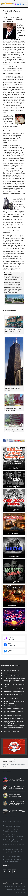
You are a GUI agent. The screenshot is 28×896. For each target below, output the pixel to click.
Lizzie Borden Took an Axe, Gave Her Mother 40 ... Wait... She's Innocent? (14, 835)
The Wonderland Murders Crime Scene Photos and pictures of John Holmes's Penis (14, 727)
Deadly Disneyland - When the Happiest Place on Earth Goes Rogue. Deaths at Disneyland (14, 680)
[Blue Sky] (18, 4)
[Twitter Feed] (15, 4)
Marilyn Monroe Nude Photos (11, 699)
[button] (27, 4)
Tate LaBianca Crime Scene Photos (13, 708)
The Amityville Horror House (12, 856)
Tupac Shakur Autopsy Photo (11, 731)
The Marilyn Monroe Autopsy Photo (13, 716)
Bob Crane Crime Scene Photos (12, 670)
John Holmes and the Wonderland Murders (13, 695)
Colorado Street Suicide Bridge (13, 822)
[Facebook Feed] (20, 4)
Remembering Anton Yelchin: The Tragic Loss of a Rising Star (15, 702)
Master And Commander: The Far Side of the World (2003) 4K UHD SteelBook (17, 803)
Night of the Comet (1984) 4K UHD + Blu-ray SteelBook (16, 779)
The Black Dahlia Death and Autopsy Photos (13, 712)
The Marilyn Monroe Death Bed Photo (14, 718)
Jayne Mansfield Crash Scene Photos (14, 691)
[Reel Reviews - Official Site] (7, 3)
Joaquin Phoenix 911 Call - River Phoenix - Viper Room (13, 830)
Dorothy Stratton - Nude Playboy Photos (15, 689)
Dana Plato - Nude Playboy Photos (13, 676)
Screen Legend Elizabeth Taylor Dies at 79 (14, 845)
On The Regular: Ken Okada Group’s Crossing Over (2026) (17, 811)
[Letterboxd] (23, 4)
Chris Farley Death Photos (11, 673)
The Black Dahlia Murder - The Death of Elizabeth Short (13, 860)
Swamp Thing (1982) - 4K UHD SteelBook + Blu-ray (16, 795)
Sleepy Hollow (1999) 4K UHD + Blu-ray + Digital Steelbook (16, 787)
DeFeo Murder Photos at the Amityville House (14, 685)
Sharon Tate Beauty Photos (11, 706)
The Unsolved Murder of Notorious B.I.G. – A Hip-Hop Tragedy (15, 722)
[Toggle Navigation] (2, 7)
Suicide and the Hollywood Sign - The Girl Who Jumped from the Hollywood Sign (14, 851)
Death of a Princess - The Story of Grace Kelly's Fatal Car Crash (14, 825)
